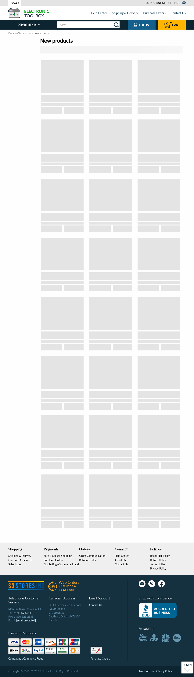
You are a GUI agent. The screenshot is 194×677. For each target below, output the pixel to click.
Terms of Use (157, 564)
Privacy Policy (158, 568)
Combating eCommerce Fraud (61, 564)
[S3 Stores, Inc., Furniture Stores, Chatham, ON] (158, 610)
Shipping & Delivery (125, 13)
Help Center (99, 13)
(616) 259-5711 (22, 612)
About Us (120, 560)
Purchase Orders (154, 13)
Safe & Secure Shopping (58, 555)
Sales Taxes (14, 564)
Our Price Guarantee (20, 560)
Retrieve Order (87, 560)
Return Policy (158, 560)
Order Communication (92, 555)
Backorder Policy (160, 555)
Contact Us (178, 13)
